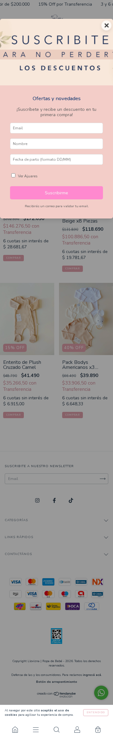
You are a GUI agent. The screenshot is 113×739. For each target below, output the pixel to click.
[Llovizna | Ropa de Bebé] (15, 729)
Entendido (96, 712)
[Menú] (35, 729)
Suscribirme (56, 193)
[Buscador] (56, 729)
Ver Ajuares (28, 176)
